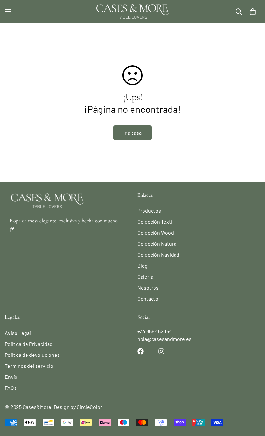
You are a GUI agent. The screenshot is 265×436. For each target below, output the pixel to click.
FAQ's (11, 388)
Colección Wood (155, 232)
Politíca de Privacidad (29, 344)
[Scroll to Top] (252, 400)
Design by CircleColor (78, 407)
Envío (11, 377)
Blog (142, 265)
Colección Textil (155, 221)
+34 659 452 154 (154, 331)
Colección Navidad (158, 254)
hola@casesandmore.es (164, 339)
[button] (252, 11)
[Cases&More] (132, 11)
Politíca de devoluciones (32, 355)
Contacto (147, 298)
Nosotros (148, 287)
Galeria (145, 276)
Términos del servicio (29, 366)
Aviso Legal (18, 333)
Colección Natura (156, 243)
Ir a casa (132, 133)
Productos (149, 210)
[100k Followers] (161, 351)
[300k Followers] (140, 351)
